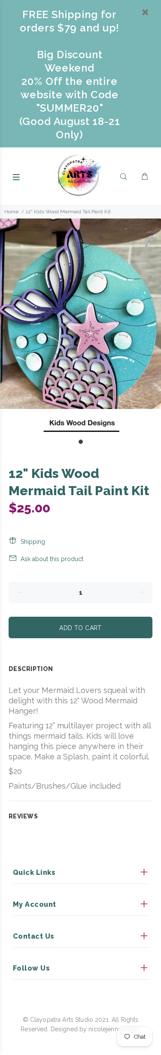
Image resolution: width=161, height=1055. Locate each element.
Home (11, 212)
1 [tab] (81, 442)
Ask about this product (52, 559)
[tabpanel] (80, 326)
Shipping (33, 541)
